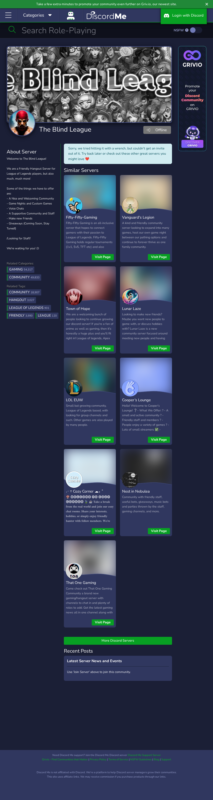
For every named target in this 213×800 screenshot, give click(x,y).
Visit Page (103, 257)
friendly (21, 315)
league (47, 315)
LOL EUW (74, 399)
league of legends (29, 308)
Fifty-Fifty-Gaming (81, 217)
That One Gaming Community (81, 585)
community (24, 292)
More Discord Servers (118, 640)
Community (24, 277)
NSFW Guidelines (141, 759)
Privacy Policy (98, 759)
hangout (21, 300)
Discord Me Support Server (144, 755)
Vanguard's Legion (138, 217)
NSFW (179, 30)
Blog (156, 759)
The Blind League (65, 129)
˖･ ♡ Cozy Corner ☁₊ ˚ (84, 491)
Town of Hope (78, 308)
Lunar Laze (131, 308)
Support (166, 759)
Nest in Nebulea (136, 491)
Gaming (21, 269)
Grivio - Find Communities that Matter (65, 759)
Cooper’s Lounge (136, 399)
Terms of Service (118, 759)
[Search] (12, 29)
